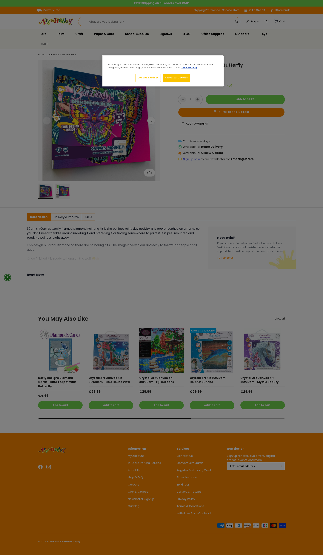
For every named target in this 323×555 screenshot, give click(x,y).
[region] (163, 70)
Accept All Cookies (176, 77)
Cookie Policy (189, 67)
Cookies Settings (148, 77)
